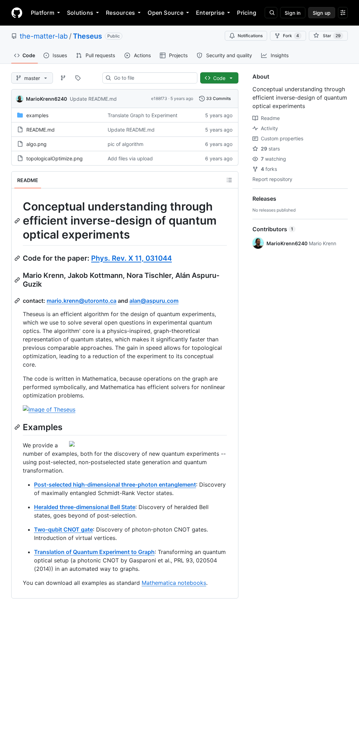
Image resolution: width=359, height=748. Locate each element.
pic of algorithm (125, 144)
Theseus (87, 36)
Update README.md (93, 99)
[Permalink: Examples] (18, 427)
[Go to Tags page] (77, 78)
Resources (120, 12)
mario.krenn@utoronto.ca (81, 300)
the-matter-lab (44, 36)
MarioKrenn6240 (46, 99)
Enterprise (210, 12)
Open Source (165, 12)
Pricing (246, 12)
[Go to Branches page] (63, 78)
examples (37, 115)
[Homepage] (16, 12)
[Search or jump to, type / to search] (271, 12)
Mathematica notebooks (174, 582)
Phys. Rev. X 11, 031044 (131, 258)
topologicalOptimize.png (54, 158)
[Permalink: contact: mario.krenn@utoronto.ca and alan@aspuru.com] (18, 301)
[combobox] (152, 78)
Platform (42, 12)
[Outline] (229, 180)
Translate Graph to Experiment (142, 115)
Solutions (80, 12)
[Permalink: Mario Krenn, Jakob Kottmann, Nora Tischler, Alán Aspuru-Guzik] (18, 280)
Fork (291, 35)
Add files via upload (130, 158)
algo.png (36, 144)
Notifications (250, 35)
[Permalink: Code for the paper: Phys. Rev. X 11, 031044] (18, 258)
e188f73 (159, 98)
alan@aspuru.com (153, 300)
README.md (40, 130)
